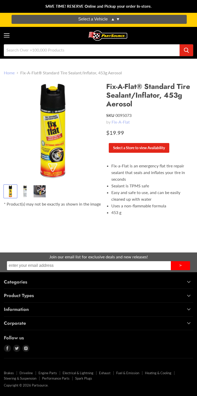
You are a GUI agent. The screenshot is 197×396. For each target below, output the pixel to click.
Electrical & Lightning (78, 373)
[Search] (186, 50)
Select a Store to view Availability (139, 148)
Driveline (26, 373)
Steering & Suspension (20, 378)
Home (9, 72)
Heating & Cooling (158, 373)
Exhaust (105, 373)
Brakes (9, 373)
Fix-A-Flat (121, 121)
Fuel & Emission (127, 373)
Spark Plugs (83, 378)
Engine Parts (47, 373)
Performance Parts (56, 378)
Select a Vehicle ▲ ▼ (99, 19)
